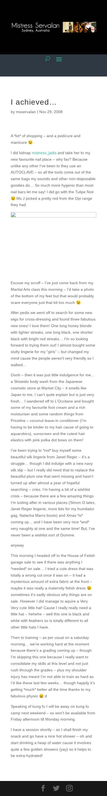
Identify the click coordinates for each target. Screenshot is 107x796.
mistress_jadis (44, 153)
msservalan (26, 112)
